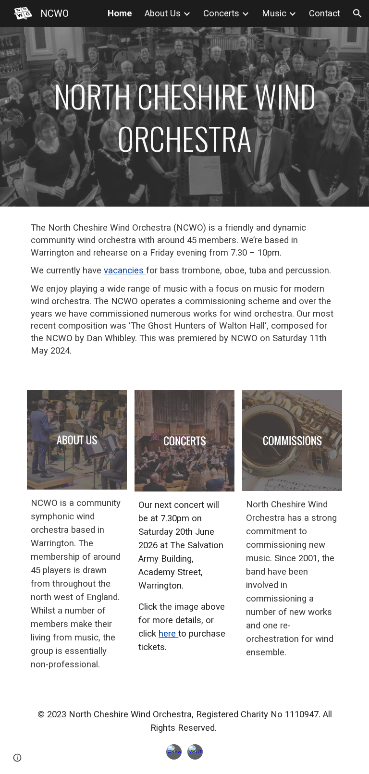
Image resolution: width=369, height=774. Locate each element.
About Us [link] (163, 13)
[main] (184, 117)
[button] (357, 13)
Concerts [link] (221, 13)
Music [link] (274, 13)
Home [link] (120, 13)
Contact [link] (324, 13)
